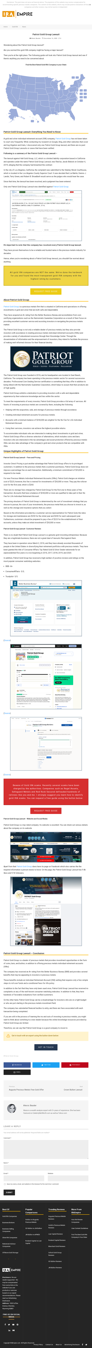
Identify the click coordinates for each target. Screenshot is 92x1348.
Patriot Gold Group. (61, 187)
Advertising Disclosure (72, 1344)
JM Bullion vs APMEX (32, 1234)
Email (6, 1173)
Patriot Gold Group (63, 139)
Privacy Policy (38, 1344)
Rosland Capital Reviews (56, 1240)
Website (50, 1173)
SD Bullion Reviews (55, 1261)
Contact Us (49, 1344)
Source (7, 640)
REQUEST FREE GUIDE (46, 291)
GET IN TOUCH (46, 1047)
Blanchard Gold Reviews (56, 1246)
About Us (59, 1344)
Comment (7, 1138)
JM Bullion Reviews (55, 1268)
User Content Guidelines (79, 1228)
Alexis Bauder (36, 38)
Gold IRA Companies (9, 1216)
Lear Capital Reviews (55, 1234)
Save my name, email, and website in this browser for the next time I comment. (33, 1184)
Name (6, 1163)
